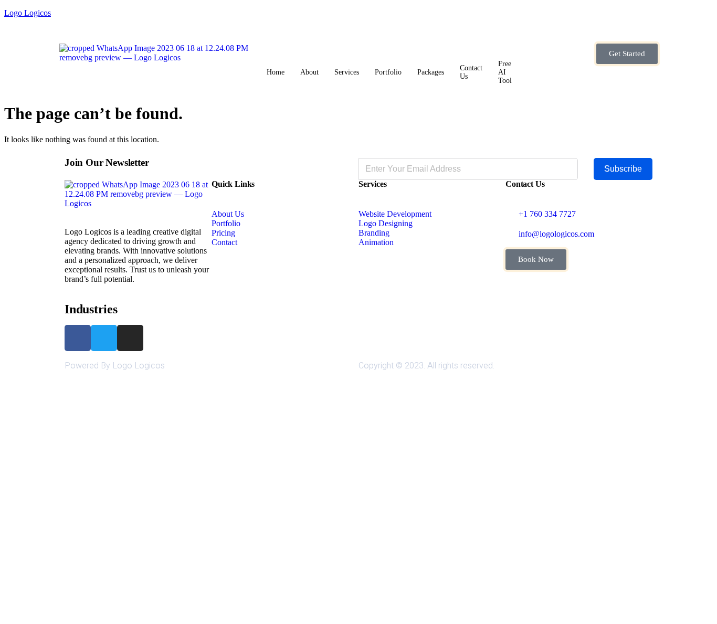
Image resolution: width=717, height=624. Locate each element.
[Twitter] (104, 338)
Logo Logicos (27, 12)
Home (275, 72)
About (309, 72)
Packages (430, 72)
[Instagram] (130, 338)
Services (346, 72)
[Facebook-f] (78, 338)
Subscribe (623, 168)
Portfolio (388, 72)
